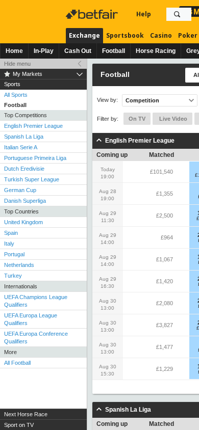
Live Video (172, 119)
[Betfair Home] (93, 14)
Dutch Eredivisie (24, 169)
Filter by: (107, 119)
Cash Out (77, 51)
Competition (142, 100)
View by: (107, 100)
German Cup (20, 190)
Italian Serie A (20, 147)
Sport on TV (19, 425)
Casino (161, 35)
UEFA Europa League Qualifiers (30, 319)
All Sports (16, 95)
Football (113, 51)
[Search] (177, 14)
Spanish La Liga (23, 136)
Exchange (84, 35)
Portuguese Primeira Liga (35, 158)
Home (14, 51)
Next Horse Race (25, 414)
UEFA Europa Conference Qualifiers (36, 337)
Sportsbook (125, 35)
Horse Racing (156, 51)
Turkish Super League (31, 179)
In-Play (44, 51)
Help (143, 14)
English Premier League (33, 126)
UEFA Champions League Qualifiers (35, 301)
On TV (137, 119)
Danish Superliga (25, 201)
